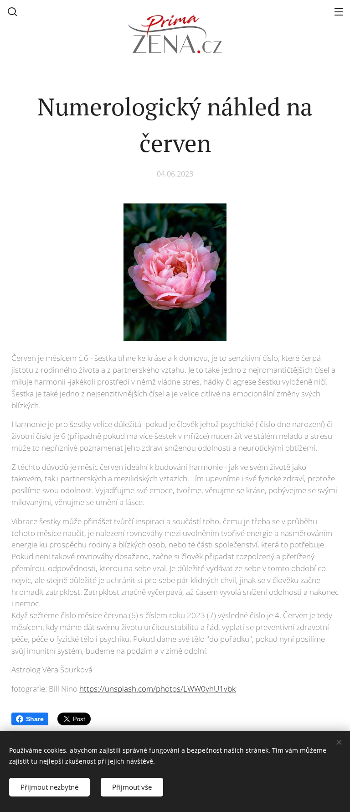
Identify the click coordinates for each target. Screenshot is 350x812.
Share (35, 719)
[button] (12, 11)
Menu (338, 11)
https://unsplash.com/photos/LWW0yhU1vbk (157, 688)
